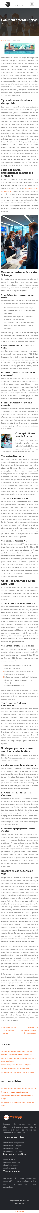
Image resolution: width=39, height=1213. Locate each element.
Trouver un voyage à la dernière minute (14, 1092)
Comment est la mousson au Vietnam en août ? (17, 1072)
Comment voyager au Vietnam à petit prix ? (16, 1065)
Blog (4, 40)
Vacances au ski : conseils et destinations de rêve (18, 1088)
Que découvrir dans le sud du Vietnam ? (15, 1069)
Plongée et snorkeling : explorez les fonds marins (28, 1030)
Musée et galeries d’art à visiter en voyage (9, 1030)
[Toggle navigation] (32, 4)
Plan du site (19, 1211)
